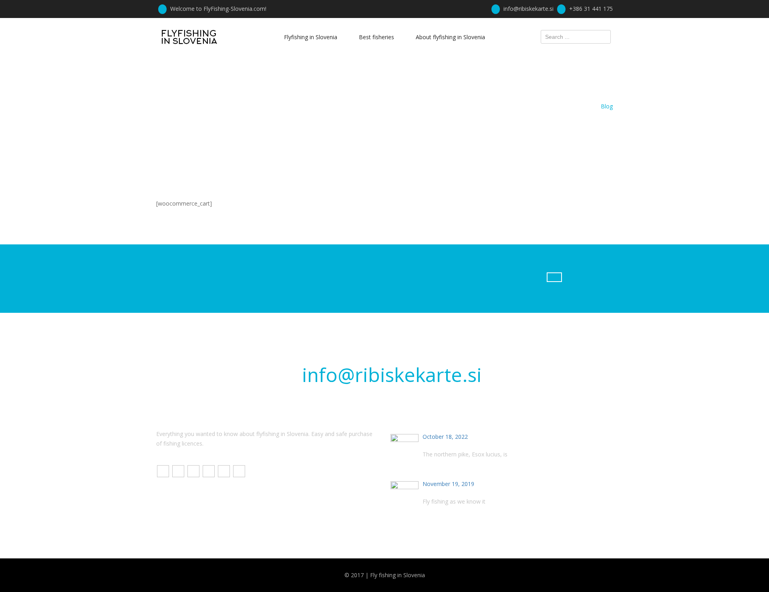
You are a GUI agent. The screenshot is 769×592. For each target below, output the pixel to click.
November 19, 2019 (448, 484)
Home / (589, 106)
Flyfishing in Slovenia (310, 37)
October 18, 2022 (445, 436)
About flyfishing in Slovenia (450, 37)
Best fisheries (376, 37)
